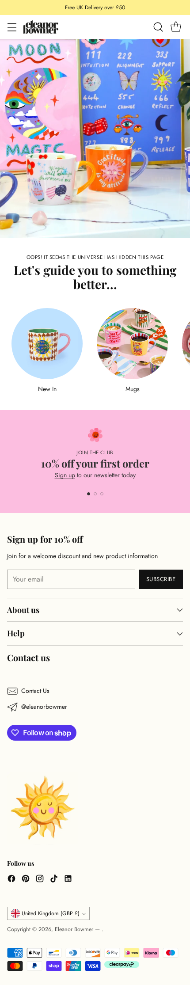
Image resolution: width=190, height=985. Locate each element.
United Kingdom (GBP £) (51, 913)
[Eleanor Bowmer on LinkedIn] (68, 879)
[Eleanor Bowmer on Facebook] (11, 879)
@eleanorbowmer (44, 706)
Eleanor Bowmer (75, 929)
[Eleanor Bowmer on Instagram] (39, 879)
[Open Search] (158, 27)
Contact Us (35, 690)
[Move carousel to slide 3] (101, 493)
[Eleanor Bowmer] (40, 27)
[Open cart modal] (176, 27)
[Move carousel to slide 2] (95, 493)
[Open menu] (12, 27)
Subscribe (161, 579)
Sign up (65, 475)
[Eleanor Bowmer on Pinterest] (25, 879)
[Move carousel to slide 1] (88, 493)
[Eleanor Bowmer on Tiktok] (54, 879)
